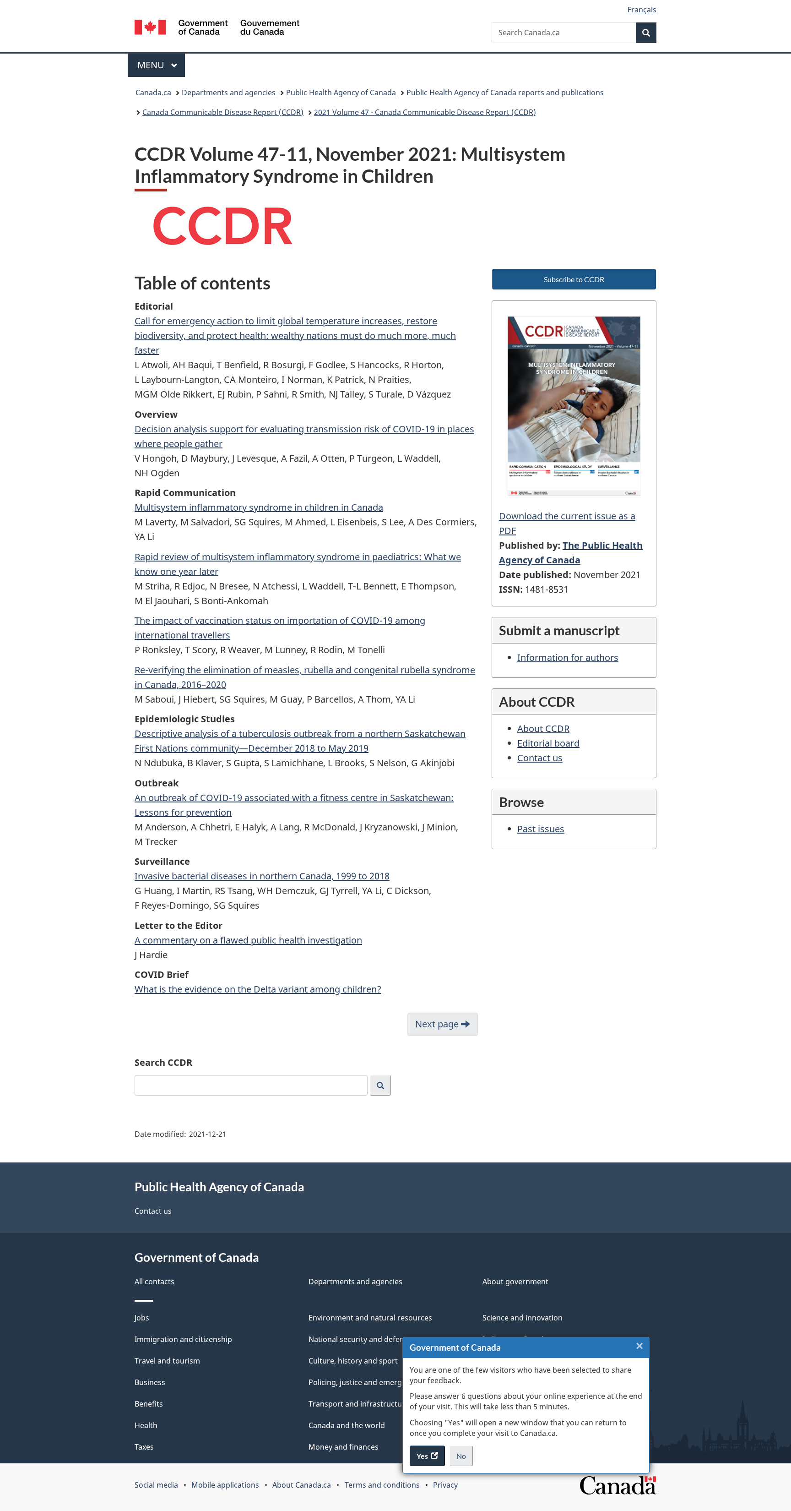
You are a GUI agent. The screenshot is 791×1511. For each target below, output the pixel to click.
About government (515, 1281)
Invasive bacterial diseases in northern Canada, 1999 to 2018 (262, 876)
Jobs (142, 1318)
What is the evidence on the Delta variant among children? (258, 989)
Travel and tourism (167, 1361)
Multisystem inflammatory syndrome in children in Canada (259, 507)
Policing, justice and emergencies (366, 1382)
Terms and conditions (382, 1485)
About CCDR (543, 728)
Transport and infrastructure (359, 1404)
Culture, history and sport (353, 1361)
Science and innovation (522, 1318)
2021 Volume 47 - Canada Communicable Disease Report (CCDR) (425, 112)
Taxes (144, 1447)
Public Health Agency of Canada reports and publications (505, 92)
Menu (152, 65)
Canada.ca (153, 92)
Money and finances (344, 1447)
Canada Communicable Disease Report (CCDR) (222, 112)
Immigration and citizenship (183, 1339)
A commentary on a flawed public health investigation (248, 940)
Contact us (540, 758)
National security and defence (360, 1339)
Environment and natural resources (370, 1318)
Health (146, 1425)
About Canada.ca (301, 1485)
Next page (438, 1024)
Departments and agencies (229, 92)
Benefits (149, 1404)
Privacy (445, 1485)
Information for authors (567, 657)
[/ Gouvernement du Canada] (217, 29)
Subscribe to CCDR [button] (574, 279)
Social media (156, 1485)
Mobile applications (225, 1485)
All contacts (154, 1281)
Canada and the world (347, 1425)
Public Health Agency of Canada (341, 92)
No (464, 1458)
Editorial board (548, 743)
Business (150, 1382)
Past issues (540, 829)
